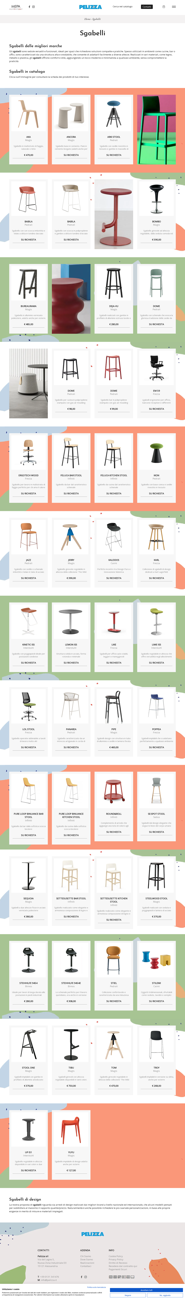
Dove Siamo (86, 1259)
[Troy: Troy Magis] (156, 1045)
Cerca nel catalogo (122, 6)
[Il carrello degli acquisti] (164, 6)
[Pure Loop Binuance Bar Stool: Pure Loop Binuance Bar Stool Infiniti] (28, 791)
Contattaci (85, 1266)
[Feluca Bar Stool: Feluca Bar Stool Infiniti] (71, 452)
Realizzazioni (87, 1262)
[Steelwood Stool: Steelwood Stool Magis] (156, 875)
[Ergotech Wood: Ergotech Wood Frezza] (28, 452)
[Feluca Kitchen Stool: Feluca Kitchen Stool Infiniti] (114, 452)
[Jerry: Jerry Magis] (71, 537)
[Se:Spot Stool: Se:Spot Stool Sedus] (156, 791)
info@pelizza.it (49, 1280)
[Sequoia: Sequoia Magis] (28, 875)
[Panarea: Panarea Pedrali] (71, 706)
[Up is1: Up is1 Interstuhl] (28, 1129)
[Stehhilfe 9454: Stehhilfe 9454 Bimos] (28, 960)
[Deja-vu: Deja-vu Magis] (114, 283)
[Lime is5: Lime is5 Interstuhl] (156, 621)
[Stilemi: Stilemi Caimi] (156, 960)
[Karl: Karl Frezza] (156, 537)
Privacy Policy (116, 1259)
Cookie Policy (116, 1256)
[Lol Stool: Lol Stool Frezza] (28, 706)
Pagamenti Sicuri (118, 1269)
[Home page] (91, 6)
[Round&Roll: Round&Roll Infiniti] (114, 791)
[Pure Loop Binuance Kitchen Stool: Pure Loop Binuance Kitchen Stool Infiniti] (71, 791)
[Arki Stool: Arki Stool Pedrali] (114, 114)
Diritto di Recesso (118, 1262)
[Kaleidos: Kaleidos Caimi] (114, 537)
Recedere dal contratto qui (123, 1266)
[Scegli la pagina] (174, 6)
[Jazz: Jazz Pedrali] (28, 537)
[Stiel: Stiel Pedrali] (114, 960)
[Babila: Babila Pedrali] (28, 198)
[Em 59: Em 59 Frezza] (156, 368)
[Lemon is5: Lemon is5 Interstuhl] (71, 621)
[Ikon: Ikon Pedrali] (156, 452)
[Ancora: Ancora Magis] (71, 114)
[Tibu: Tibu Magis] (71, 1045)
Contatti (147, 6)
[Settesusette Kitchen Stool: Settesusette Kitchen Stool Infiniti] (114, 875)
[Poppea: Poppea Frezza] (156, 706)
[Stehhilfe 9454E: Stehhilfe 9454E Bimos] (71, 960)
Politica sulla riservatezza (96, 1287)
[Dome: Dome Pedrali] (156, 283)
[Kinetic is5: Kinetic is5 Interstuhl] (28, 621)
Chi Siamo (85, 1256)
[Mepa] (15, 7)
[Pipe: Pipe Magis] (114, 706)
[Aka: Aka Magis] (28, 114)
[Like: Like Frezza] (114, 621)
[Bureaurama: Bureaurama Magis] (28, 283)
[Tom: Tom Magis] (114, 1045)
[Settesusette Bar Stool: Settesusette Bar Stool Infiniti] (71, 875)
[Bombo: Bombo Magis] (156, 198)
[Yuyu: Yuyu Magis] (71, 1129)
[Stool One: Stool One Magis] (28, 1045)
